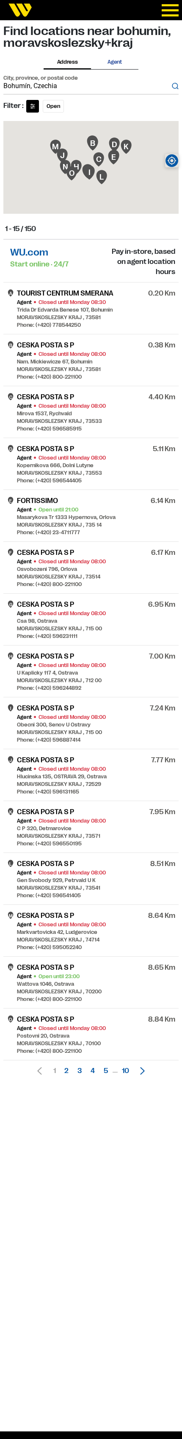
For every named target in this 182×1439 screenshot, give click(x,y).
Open (53, 106)
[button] (140, 1070)
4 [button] (93, 1071)
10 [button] (125, 1071)
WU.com (29, 252)
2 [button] (66, 1071)
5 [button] (106, 1071)
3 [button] (79, 1071)
